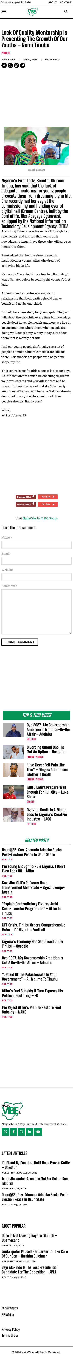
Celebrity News (35, 756)
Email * (6, 553)
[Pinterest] (22, 65)
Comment (9, 586)
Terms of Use (10, 1335)
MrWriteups (10, 1308)
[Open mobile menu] (4, 11)
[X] (10, 65)
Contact (65, 2)
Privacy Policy (11, 1329)
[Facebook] (4, 65)
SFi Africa (8, 1314)
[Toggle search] (66, 11)
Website (7, 570)
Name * (6, 537)
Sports (30, 801)
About (53, 2)
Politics (5, 53)
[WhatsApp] (16, 65)
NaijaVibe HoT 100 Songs (40, 518)
